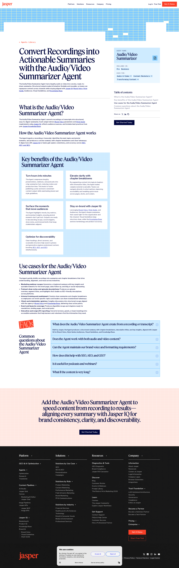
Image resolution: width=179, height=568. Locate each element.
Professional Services (64, 521)
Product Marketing (63, 485)
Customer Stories (98, 483)
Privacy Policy (129, 558)
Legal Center (155, 558)
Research (22, 476)
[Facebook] (148, 554)
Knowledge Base (56, 91)
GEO (57, 467)
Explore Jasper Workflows (101, 506)
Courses (95, 500)
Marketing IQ (24, 521)
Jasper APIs (23, 505)
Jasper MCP (25, 508)
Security (131, 495)
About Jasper (133, 466)
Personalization (61, 472)
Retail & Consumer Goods (65, 516)
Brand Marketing (62, 496)
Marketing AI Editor (28, 497)
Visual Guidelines (27, 534)
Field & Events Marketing (65, 493)
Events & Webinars (99, 486)
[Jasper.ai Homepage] (7, 4)
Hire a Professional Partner (102, 523)
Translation (23, 479)
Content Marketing (63, 488)
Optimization (24, 473)
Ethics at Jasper (134, 503)
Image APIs (25, 510)
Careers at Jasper (135, 472)
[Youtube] (159, 554)
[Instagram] (151, 554)
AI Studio (22, 489)
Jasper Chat (25, 499)
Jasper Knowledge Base (32, 126)
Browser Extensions (135, 479)
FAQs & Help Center (99, 517)
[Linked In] (155, 554)
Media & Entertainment (64, 519)
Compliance (132, 500)
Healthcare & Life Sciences (66, 511)
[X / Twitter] (144, 554)
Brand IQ (22, 529)
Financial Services (62, 508)
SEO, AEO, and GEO (40, 247)
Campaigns (60, 475)
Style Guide (80, 122)
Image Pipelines (25, 503)
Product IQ (23, 524)
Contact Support (98, 515)
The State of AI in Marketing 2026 (105, 491)
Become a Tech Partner (137, 514)
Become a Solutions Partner (138, 512)
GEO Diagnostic (98, 466)
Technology (60, 513)
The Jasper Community (100, 503)
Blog (93, 481)
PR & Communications (64, 498)
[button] (124, 122)
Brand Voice (78, 88)
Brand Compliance (99, 469)
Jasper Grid (23, 491)
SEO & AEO (60, 470)
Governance (132, 497)
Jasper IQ (69, 88)
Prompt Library (97, 489)
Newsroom (132, 469)
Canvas (22, 494)
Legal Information (135, 474)
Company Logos (134, 477)
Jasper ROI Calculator (100, 472)
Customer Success (99, 520)
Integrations (133, 482)
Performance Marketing (64, 490)
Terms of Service (142, 558)
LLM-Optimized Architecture (139, 492)
